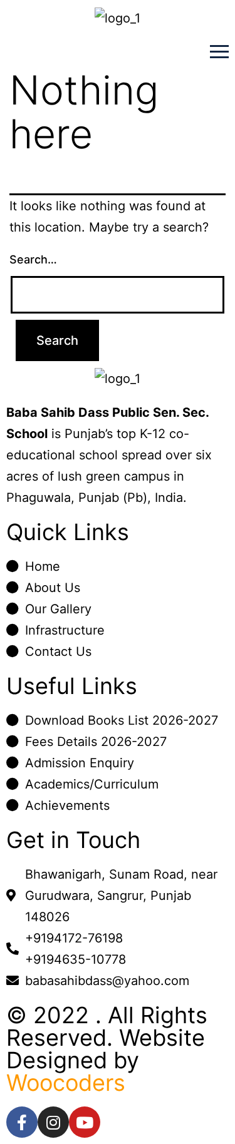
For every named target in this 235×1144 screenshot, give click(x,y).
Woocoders (65, 1082)
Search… (33, 259)
